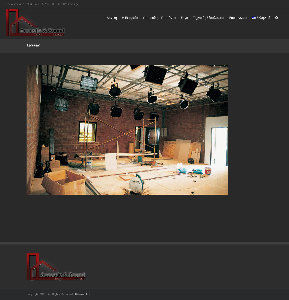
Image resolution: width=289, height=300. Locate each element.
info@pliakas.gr (68, 4)
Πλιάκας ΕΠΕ (83, 294)
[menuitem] (261, 17)
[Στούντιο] (144, 130)
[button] (276, 17)
